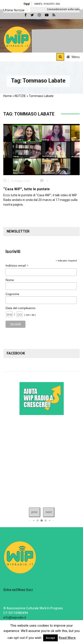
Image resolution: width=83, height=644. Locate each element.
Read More (67, 638)
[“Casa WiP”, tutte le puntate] (41, 149)
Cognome (12, 294)
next (49, 512)
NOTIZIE (20, 96)
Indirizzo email (17, 265)
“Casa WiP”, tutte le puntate (26, 189)
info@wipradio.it (14, 617)
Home (7, 96)
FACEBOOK (16, 353)
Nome (10, 280)
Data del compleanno (20, 308)
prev (34, 512)
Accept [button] (50, 638)
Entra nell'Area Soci (18, 590)
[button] (17, 40)
